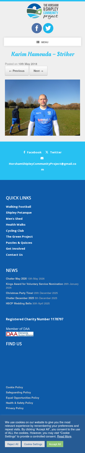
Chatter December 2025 (20, 298)
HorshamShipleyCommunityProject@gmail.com (42, 166)
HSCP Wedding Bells (19, 303)
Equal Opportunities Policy (22, 397)
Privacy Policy (15, 408)
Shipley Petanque (19, 212)
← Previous (17, 71)
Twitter (55, 152)
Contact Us (14, 255)
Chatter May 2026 (16, 278)
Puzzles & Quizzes (19, 243)
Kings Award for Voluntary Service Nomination (34, 284)
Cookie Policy (14, 387)
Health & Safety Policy (19, 403)
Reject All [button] (12, 444)
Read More (64, 436)
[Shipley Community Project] (42, 11)
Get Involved (15, 248)
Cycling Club (15, 231)
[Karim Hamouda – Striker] (42, 134)
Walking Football (18, 206)
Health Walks (16, 224)
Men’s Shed (14, 218)
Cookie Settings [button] (33, 444)
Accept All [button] (55, 444)
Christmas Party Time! (19, 293)
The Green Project (19, 236)
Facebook (34, 152)
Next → (38, 71)
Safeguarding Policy (18, 392)
